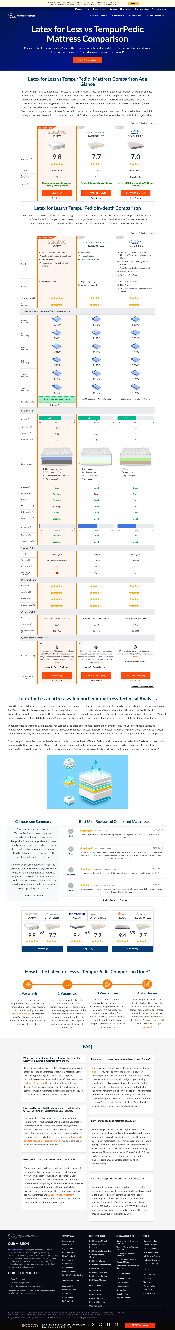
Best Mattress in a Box (98, 1276)
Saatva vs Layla (68, 1293)
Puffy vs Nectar (68, 1301)
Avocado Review (69, 1271)
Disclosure (147, 1289)
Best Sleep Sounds (160, 9)
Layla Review (67, 1248)
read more (98, 662)
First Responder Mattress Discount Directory (126, 1260)
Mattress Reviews (150, 1252)
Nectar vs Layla (68, 1297)
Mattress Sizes (95, 1290)
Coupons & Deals (83, 9)
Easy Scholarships (150, 1264)
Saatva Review (68, 1241)
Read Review (57, 198)
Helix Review (67, 1260)
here (42, 1286)
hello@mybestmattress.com (87, 1318)
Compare (41, 949)
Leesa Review (67, 1267)
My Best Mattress (15, 1250)
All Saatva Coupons (57, 405)
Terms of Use (148, 1282)
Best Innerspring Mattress (100, 1264)
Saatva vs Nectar (69, 1289)
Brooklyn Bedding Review (72, 1275)
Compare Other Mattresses (142, 123)
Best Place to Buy (96, 1294)
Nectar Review (68, 1264)
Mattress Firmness (97, 1302)
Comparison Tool (150, 1241)
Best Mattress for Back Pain (100, 1251)
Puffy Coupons (122, 1286)
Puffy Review (67, 1245)
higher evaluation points (59, 1194)
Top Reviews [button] (116, 15)
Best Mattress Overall (98, 1241)
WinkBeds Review (69, 1252)
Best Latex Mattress (97, 1268)
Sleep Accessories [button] (154, 15)
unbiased (78, 4)
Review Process (101, 9)
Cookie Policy (149, 1293)
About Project (149, 1274)
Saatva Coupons (123, 1282)
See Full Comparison (87, 60)
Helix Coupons (122, 1294)
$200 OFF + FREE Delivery (57, 399)
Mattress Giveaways (151, 1260)
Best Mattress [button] (97, 15)
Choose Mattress (96, 1298)
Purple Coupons (123, 1298)
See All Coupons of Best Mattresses (96, 399)
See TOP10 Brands (95, 193)
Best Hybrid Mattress (98, 1272)
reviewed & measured (35, 1083)
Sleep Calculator (143, 9)
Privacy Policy (149, 1286)
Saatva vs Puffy (68, 1286)
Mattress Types (95, 1306)
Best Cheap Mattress (98, 1280)
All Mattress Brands (151, 1256)
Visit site (56, 193)
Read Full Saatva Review (33, 895)
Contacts (147, 1278)
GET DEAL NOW (140, 1325)
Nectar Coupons (123, 1290)
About (114, 9)
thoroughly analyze (22, 1013)
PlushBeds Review (69, 1256)
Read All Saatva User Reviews (115, 900)
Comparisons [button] (134, 15)
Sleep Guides (127, 9)
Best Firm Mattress (97, 1261)
